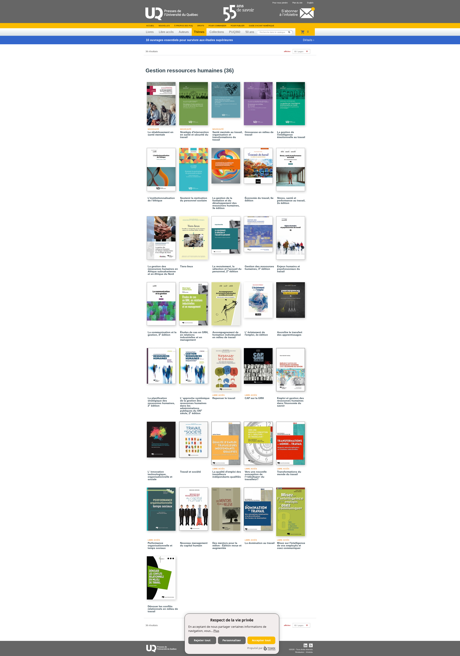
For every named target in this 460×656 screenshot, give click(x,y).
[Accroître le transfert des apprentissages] (291, 298)
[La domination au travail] (259, 507)
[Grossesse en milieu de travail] (259, 102)
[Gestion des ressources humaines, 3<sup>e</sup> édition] (259, 232)
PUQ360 (234, 31)
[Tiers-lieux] (194, 236)
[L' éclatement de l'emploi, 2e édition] (259, 298)
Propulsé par (255, 648)
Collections (217, 31)
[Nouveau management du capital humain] (194, 507)
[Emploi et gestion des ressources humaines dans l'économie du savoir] (291, 368)
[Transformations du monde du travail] (291, 441)
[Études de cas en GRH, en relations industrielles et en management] (194, 302)
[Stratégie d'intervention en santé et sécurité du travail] (194, 102)
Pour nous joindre (280, 3)
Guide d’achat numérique (261, 26)
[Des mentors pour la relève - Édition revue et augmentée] (226, 507)
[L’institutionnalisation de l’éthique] (162, 168)
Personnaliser (231, 640)
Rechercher (290, 32)
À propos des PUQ (183, 26)
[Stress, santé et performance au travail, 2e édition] (291, 168)
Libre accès (166, 31)
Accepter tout (261, 640)
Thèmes (199, 31)
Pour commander (217, 26)
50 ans (249, 31)
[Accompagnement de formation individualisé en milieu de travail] (226, 302)
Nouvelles (164, 26)
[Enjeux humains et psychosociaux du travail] (291, 236)
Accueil (150, 26)
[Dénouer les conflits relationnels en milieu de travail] (162, 576)
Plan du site (297, 3)
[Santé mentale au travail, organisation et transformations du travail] (226, 98)
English (310, 3)
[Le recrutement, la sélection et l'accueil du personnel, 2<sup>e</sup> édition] (226, 233)
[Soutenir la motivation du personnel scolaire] (194, 168)
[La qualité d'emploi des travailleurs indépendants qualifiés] (226, 441)
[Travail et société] (194, 438)
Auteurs (184, 31)
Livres (150, 31)
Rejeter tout (202, 640)
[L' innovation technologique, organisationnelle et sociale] (162, 438)
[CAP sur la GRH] (259, 364)
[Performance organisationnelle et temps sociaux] (162, 507)
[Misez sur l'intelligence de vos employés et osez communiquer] (291, 510)
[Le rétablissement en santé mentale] (162, 102)
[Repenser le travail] (226, 368)
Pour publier (237, 26)
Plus (216, 631)
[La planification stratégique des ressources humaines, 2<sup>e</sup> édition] (162, 364)
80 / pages (298, 51)
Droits (200, 26)
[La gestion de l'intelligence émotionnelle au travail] (291, 102)
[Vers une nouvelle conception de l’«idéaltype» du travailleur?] (259, 441)
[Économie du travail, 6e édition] (259, 164)
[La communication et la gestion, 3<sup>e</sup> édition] (162, 302)
